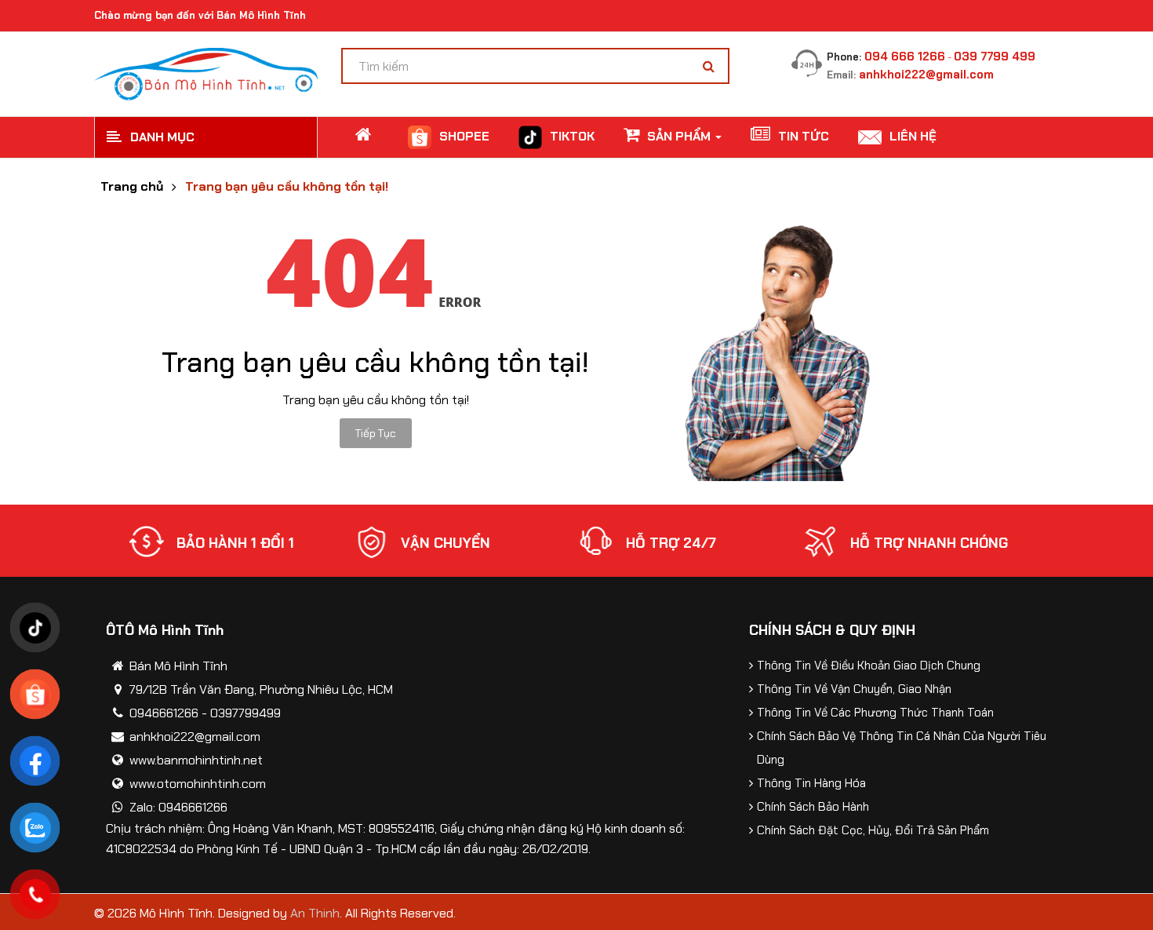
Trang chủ (131, 187)
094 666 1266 (904, 56)
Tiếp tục (375, 433)
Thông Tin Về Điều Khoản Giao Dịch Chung (868, 665)
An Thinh (315, 913)
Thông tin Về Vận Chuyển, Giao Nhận (854, 689)
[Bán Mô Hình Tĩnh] (206, 72)
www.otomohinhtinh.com (197, 783)
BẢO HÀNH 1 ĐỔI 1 (235, 543)
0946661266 (163, 713)
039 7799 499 (994, 56)
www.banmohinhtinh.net (196, 760)
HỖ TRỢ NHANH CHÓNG (929, 543)
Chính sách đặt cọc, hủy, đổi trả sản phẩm (873, 830)
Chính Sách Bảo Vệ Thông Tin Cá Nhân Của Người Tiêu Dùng (901, 748)
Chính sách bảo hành (813, 807)
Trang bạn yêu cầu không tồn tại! (286, 187)
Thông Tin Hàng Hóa (811, 783)
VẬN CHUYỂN (445, 543)
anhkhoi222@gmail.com (926, 74)
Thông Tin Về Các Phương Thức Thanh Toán (875, 712)
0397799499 (245, 713)
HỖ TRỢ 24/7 (671, 543)
